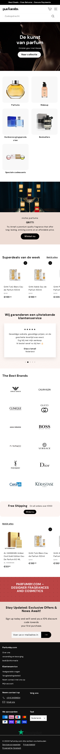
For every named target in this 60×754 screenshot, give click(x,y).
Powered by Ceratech (11, 748)
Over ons (6, 652)
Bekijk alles (52, 257)
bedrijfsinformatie (10, 660)
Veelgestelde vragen (11, 671)
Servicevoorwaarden (11, 744)
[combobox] (30, 16)
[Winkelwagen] (49, 9)
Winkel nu (29, 236)
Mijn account (7, 683)
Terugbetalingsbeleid (11, 675)
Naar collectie (29, 54)
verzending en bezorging (12, 656)
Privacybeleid (29, 744)
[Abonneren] (46, 635)
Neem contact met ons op (13, 680)
